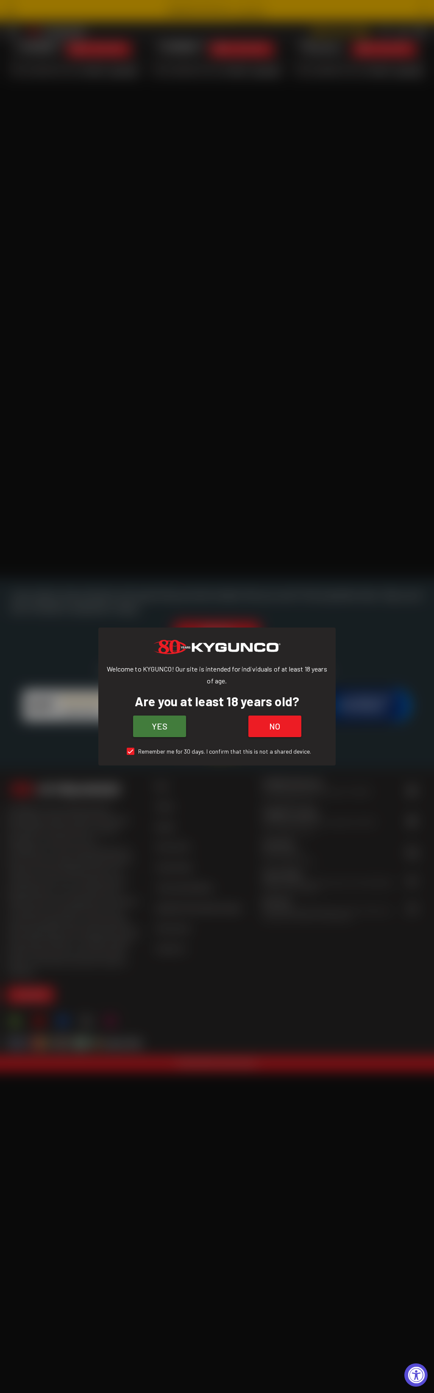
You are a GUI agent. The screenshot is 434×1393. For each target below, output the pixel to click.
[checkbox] (217, 751)
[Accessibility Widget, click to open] (416, 1375)
